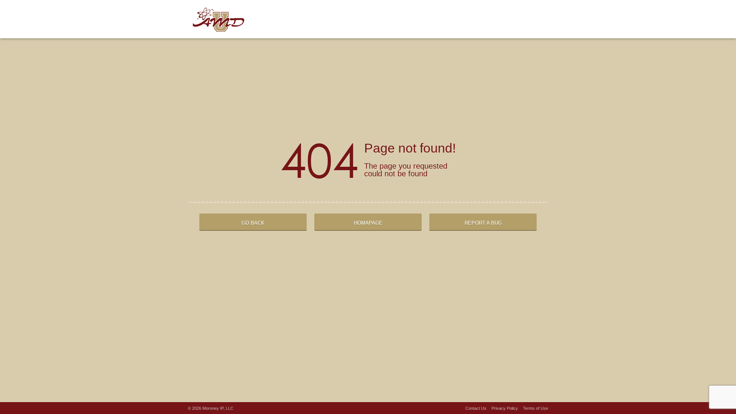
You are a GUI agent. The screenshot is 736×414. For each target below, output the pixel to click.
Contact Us (475, 408)
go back (253, 223)
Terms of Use (535, 408)
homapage (368, 223)
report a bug (483, 223)
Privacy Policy (504, 408)
